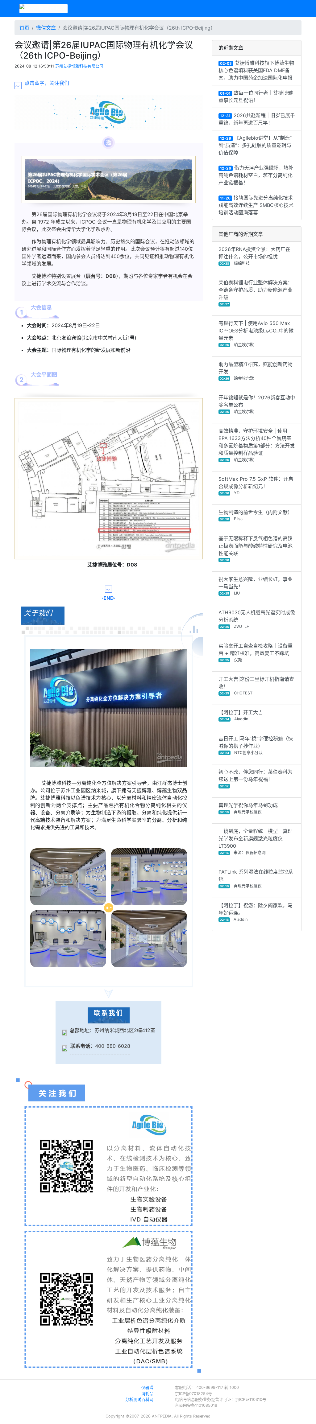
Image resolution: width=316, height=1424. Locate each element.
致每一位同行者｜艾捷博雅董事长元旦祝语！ (255, 96)
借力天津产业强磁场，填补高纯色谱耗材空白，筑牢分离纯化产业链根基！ (255, 175)
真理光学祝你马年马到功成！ (250, 808)
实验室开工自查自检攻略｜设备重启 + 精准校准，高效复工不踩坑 (255, 652)
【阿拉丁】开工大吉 (240, 715)
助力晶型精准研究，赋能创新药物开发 (255, 371)
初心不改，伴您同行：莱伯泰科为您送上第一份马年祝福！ (255, 778)
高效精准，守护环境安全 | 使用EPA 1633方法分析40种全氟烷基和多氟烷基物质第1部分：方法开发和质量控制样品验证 (256, 445)
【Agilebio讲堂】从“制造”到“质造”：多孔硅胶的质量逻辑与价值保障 (255, 145)
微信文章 (46, 28)
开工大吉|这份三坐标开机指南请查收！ (256, 685)
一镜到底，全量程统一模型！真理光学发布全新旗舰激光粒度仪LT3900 (255, 841)
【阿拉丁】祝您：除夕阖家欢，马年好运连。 (255, 912)
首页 (24, 28)
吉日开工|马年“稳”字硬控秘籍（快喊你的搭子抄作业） (255, 745)
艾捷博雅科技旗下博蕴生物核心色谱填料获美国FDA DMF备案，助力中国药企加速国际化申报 (256, 70)
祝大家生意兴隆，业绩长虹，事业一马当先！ (255, 585)
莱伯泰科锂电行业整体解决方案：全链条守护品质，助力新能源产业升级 (255, 292)
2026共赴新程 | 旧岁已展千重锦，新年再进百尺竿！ (256, 119)
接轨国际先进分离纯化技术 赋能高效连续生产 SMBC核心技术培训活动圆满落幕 (255, 205)
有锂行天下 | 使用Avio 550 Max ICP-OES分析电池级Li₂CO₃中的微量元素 (255, 333)
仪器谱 (147, 1387)
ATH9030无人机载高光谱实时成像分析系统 (256, 619)
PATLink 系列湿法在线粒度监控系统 (255, 878)
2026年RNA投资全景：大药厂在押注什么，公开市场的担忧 (254, 255)
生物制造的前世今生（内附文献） (255, 515)
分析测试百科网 (139, 1399)
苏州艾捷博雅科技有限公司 (79, 66)
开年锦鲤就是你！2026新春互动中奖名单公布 (256, 404)
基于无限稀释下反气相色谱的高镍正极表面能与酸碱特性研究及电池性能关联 (255, 548)
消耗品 (147, 1393)
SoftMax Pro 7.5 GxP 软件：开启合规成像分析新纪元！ (255, 485)
